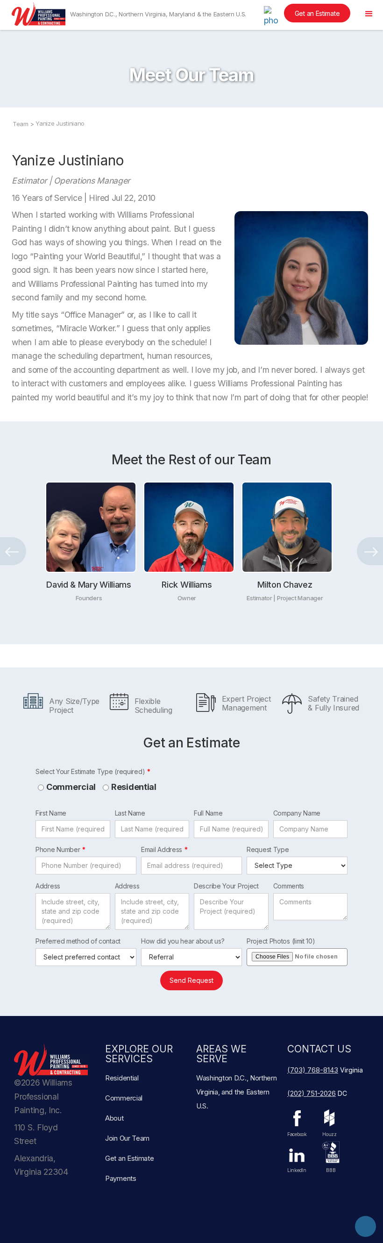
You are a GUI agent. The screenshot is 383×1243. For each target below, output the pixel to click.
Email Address (161, 849)
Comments (289, 886)
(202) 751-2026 (311, 1093)
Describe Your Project (226, 886)
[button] (369, 14)
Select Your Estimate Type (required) (90, 771)
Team (20, 124)
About (114, 1118)
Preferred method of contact (78, 941)
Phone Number (57, 849)
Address (47, 886)
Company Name (296, 813)
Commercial (71, 787)
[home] (38, 14)
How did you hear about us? (182, 941)
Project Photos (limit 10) (281, 941)
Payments (120, 1178)
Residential (133, 787)
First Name (50, 813)
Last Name (130, 813)
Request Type (268, 849)
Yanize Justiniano (60, 123)
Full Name (208, 813)
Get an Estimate (317, 13)
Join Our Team (127, 1138)
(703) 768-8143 (312, 1069)
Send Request (191, 980)
